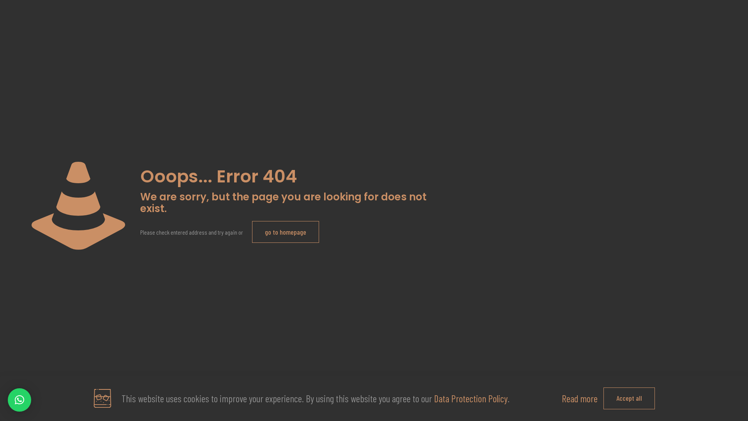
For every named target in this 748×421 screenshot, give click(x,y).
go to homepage (285, 232)
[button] (19, 400)
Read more (580, 398)
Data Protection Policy (471, 398)
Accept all (629, 398)
